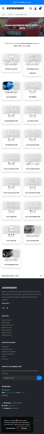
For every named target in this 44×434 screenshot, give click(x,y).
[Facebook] (7, 308)
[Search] (30, 8)
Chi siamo (5, 359)
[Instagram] (3, 308)
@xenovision (15, 408)
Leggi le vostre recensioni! (22, 2)
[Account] (35, 8)
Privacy (4, 356)
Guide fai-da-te (6, 320)
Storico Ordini (6, 322)
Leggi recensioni (7, 335)
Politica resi (5, 347)
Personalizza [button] (10, 428)
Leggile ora (5, 395)
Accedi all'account (7, 325)
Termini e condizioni (8, 354)
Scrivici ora (12, 405)
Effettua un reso (6, 327)
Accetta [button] (24, 428)
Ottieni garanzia (6, 330)
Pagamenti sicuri (7, 349)
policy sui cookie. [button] (24, 424)
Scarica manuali (7, 332)
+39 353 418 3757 (17, 403)
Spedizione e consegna (9, 351)
